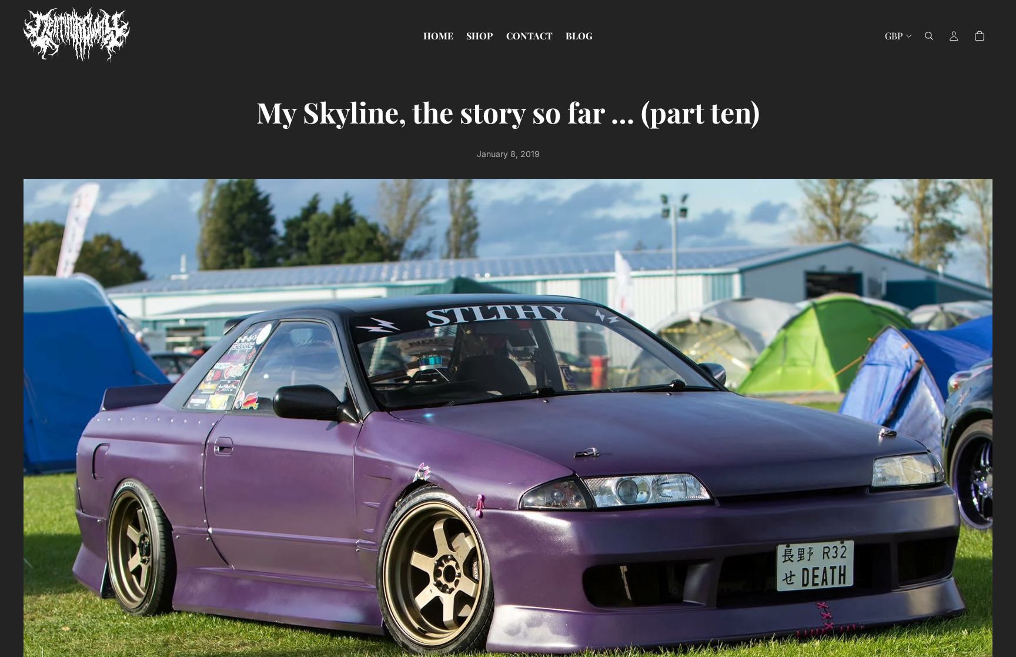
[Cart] (979, 36)
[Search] (929, 36)
